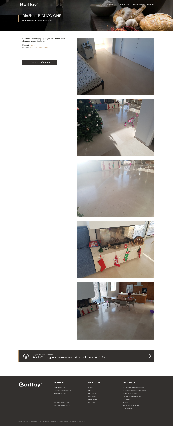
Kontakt (151, 4)
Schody (126, 402)
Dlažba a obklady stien (39, 47)
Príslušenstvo (128, 408)
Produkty (111, 4)
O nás (100, 4)
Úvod (90, 387)
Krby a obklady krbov (131, 393)
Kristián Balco (63, 421)
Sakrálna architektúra (131, 405)
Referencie (138, 4)
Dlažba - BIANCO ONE (44, 20)
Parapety (126, 399)
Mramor (33, 45)
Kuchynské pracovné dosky (133, 387)
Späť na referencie (40, 62)
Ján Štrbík (82, 421)
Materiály (124, 4)
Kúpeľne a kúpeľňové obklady (134, 391)
